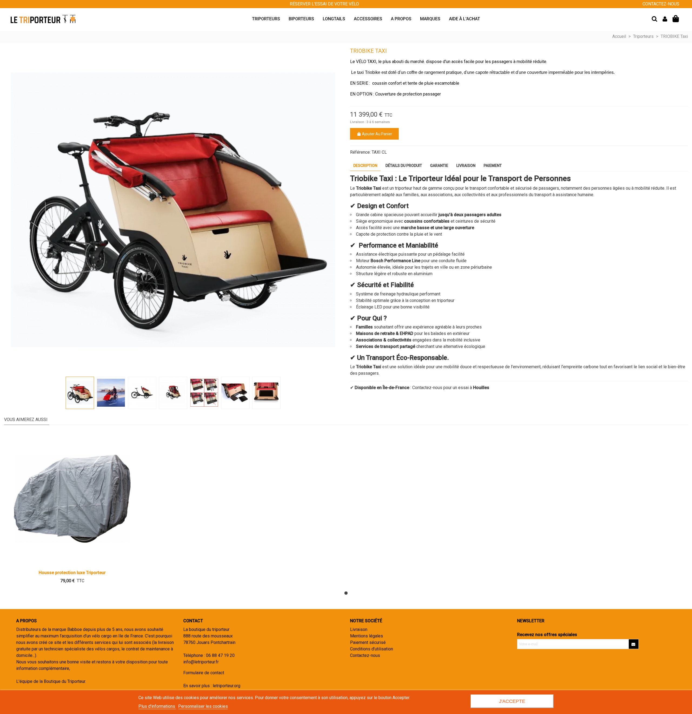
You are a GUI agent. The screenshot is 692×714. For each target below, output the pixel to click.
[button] (346, 593)
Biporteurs (301, 18)
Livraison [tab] (465, 165)
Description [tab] (365, 165)
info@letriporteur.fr (201, 661)
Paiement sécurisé (368, 642)
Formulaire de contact (203, 672)
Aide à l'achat (464, 18)
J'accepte (512, 701)
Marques (430, 18)
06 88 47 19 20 (220, 655)
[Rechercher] (654, 18)
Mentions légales (366, 636)
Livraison (358, 629)
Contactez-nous (365, 655)
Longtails (334, 18)
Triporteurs (266, 18)
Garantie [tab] (439, 165)
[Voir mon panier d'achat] (676, 19)
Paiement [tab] (493, 165)
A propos (401, 18)
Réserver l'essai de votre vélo (324, 3)
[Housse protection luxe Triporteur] (72, 498)
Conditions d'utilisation (371, 649)
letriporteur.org (226, 685)
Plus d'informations (157, 706)
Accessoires (368, 18)
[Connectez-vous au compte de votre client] (665, 19)
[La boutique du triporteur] (43, 19)
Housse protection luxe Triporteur (72, 572)
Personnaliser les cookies (203, 706)
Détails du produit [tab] (403, 165)
